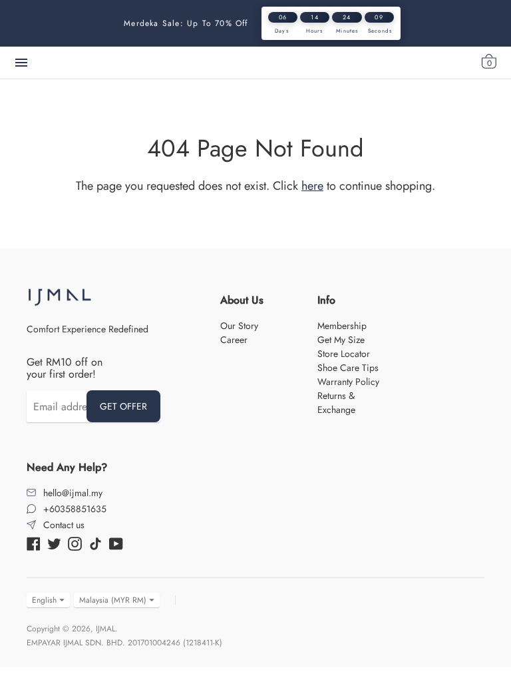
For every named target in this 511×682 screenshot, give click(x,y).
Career (234, 339)
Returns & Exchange (336, 402)
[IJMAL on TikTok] (95, 542)
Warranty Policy (348, 381)
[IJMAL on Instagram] (75, 542)
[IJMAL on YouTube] (116, 542)
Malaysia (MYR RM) (112, 600)
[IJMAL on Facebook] (34, 542)
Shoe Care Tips (348, 367)
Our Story (239, 325)
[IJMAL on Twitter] (54, 542)
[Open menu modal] (21, 63)
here (312, 185)
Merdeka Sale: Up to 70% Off (186, 23)
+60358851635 (74, 508)
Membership (342, 325)
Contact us (64, 524)
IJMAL (105, 629)
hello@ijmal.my (72, 493)
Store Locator (343, 353)
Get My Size (341, 339)
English (44, 600)
